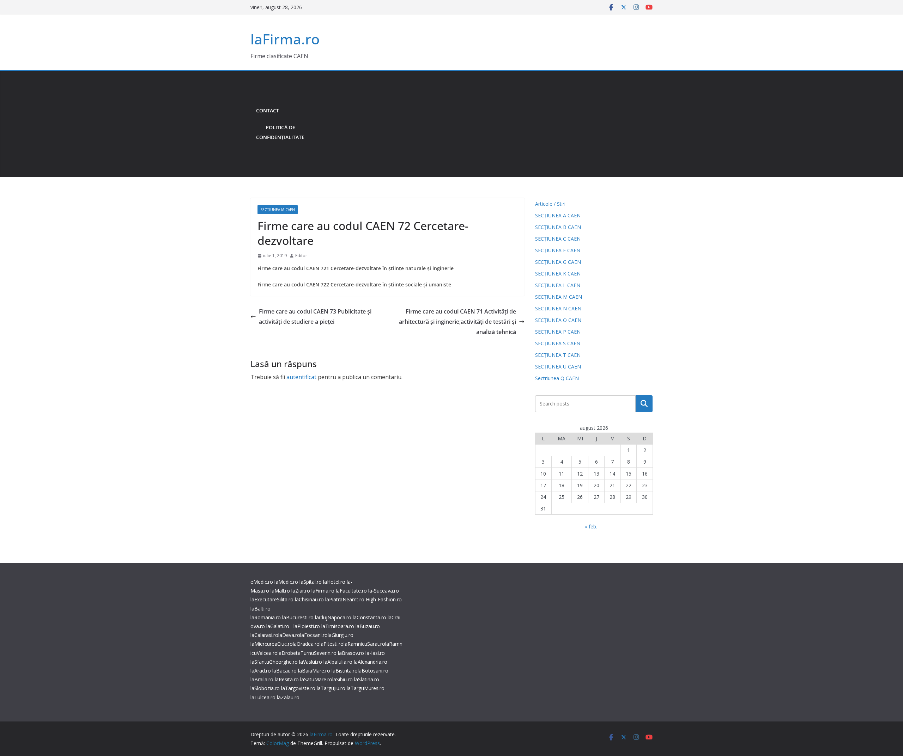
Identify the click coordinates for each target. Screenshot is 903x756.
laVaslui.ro (311, 661)
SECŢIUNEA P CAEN (558, 331)
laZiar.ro (300, 590)
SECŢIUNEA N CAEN (558, 308)
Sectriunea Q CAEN (557, 378)
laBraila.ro (261, 679)
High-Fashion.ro (384, 599)
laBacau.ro (284, 670)
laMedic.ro (286, 581)
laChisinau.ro (309, 599)
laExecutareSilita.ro (271, 599)
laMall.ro (280, 590)
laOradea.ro (306, 643)
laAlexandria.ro (370, 661)
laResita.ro (287, 679)
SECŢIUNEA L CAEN (557, 285)
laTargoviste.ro (298, 688)
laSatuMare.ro (316, 679)
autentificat (301, 377)
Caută (644, 404)
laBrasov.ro (351, 653)
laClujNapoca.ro (333, 617)
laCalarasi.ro (264, 635)
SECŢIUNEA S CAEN (557, 343)
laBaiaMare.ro (314, 670)
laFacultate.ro (351, 590)
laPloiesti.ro (306, 626)
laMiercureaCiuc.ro (271, 643)
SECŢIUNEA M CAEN (277, 209)
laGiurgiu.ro (340, 635)
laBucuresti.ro (298, 617)
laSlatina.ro (366, 679)
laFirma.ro (285, 39)
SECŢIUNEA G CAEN (558, 262)
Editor (301, 256)
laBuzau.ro (368, 626)
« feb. (591, 526)
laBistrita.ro (345, 670)
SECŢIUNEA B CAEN (558, 227)
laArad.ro (260, 670)
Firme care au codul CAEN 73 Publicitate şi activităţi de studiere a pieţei (315, 317)
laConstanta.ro (369, 617)
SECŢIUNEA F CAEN (557, 250)
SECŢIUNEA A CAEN (558, 215)
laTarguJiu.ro (332, 688)
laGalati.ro (277, 626)
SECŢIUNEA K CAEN (558, 273)
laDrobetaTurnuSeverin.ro (307, 653)
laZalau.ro (288, 697)
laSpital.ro (310, 581)
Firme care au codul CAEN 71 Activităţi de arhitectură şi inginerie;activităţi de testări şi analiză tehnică (457, 322)
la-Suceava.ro (383, 590)
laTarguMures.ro (365, 688)
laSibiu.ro (342, 679)
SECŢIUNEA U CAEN (558, 366)
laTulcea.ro (263, 697)
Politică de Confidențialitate (280, 132)
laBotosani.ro (373, 670)
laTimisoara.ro (337, 626)
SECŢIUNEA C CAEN (558, 238)
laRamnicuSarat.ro (364, 643)
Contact (267, 110)
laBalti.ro (260, 608)
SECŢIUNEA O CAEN (558, 320)
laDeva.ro (289, 635)
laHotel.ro (334, 581)
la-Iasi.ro (375, 653)
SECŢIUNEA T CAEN (558, 355)
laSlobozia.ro (265, 688)
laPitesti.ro (332, 643)
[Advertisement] (481, 124)
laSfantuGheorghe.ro (274, 661)
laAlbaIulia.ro (337, 661)
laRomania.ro (265, 617)
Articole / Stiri (550, 203)
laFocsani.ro (314, 635)
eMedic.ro (261, 581)
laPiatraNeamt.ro (344, 599)
